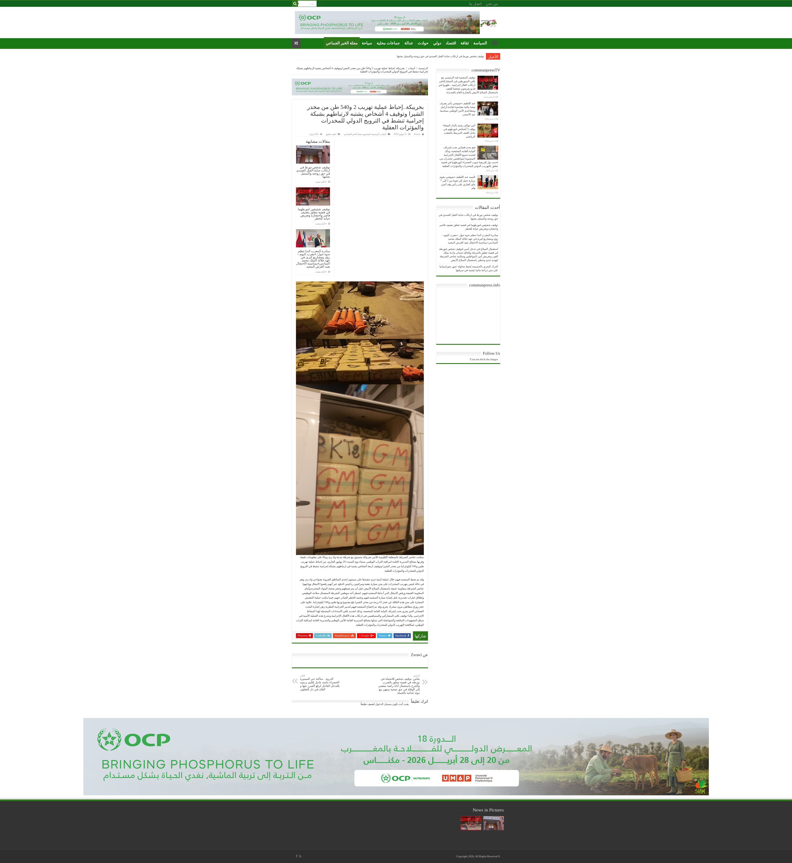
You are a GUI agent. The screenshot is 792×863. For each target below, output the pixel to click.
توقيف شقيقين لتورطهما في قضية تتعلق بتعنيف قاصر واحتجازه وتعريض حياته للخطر (438, 56)
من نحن (492, 4)
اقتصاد (451, 43)
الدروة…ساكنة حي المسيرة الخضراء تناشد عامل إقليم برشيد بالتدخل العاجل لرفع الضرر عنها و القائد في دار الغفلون (320, 682)
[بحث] (295, 4)
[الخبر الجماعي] (488, 22)
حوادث (423, 43)
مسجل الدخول (383, 704)
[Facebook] (319, 3)
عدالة (408, 43)
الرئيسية (423, 68)
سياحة (367, 43)
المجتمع (366, 134)
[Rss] (322, 3)
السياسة (480, 43)
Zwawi (417, 134)
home (494, 42)
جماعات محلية (388, 43)
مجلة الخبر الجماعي (342, 43)
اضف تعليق (331, 134)
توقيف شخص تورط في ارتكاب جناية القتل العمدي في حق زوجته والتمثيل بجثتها (313, 171)
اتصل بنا (475, 4)
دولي (437, 43)
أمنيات (411, 68)
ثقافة (465, 43)
